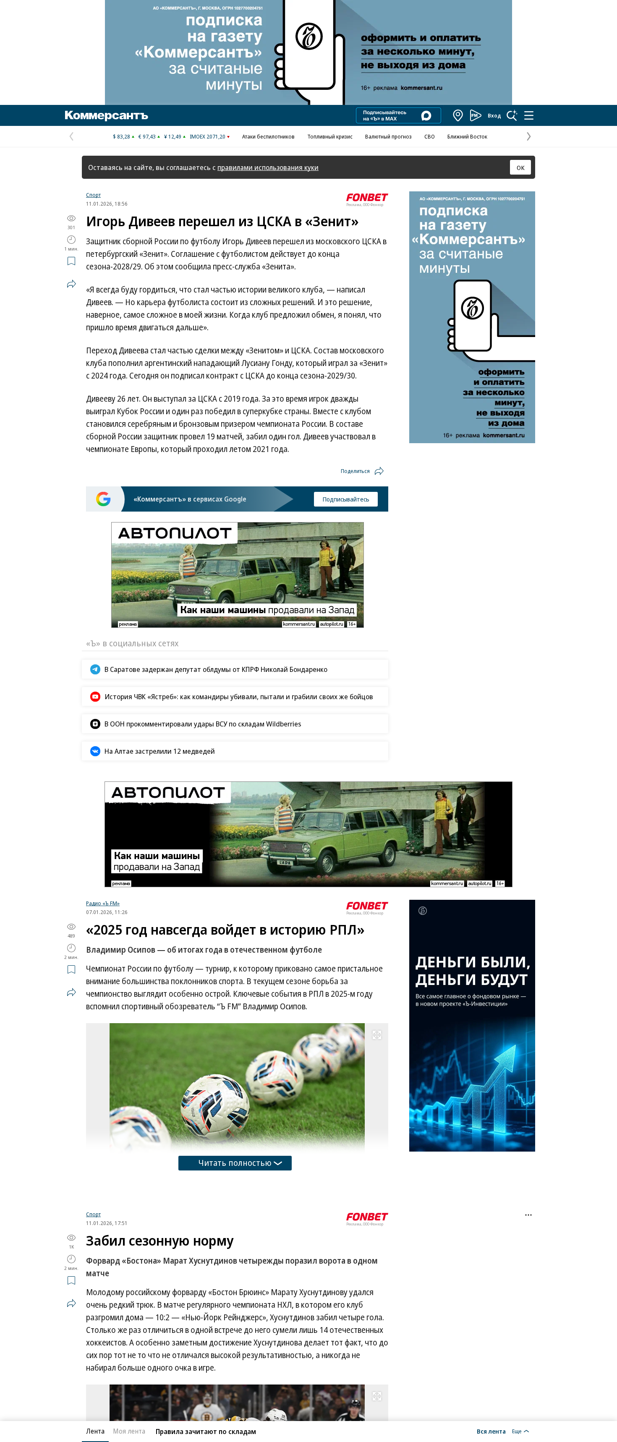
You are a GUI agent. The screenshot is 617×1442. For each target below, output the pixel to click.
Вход (494, 115)
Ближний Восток (467, 136)
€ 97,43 (147, 136)
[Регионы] (458, 115)
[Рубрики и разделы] (529, 115)
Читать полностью (235, 1162)
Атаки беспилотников (268, 136)
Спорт (93, 195)
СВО (429, 136)
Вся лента (491, 1431)
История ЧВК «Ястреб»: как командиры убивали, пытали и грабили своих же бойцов (239, 696)
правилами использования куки (268, 167)
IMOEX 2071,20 (207, 136)
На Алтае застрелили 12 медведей (160, 751)
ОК (521, 167)
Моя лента (129, 1431)
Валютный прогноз (388, 136)
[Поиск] (512, 115)
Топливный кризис (330, 136)
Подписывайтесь (345, 499)
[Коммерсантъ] (106, 115)
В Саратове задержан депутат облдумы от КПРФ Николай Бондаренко (216, 669)
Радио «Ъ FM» (103, 903)
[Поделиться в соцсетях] (71, 284)
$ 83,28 (121, 136)
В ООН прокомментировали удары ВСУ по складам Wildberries (203, 724)
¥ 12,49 (172, 136)
